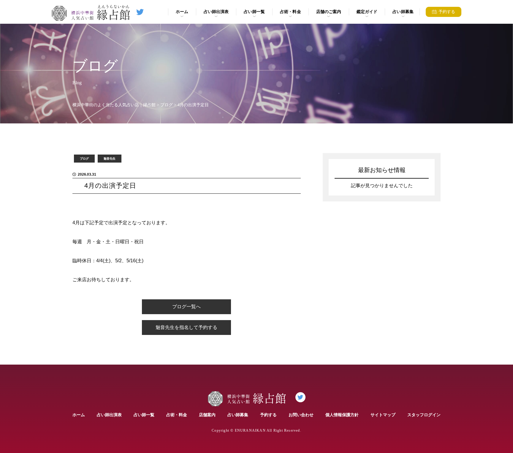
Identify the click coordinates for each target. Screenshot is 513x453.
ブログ (84, 158)
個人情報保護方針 (342, 414)
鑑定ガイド (367, 11)
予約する (268, 414)
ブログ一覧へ (186, 306)
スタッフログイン (424, 414)
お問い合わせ (301, 414)
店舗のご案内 (328, 11)
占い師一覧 (254, 11)
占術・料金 (290, 11)
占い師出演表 (216, 11)
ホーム (182, 11)
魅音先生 (109, 158)
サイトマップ (382, 414)
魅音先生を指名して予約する (186, 327)
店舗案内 (207, 414)
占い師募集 (403, 11)
